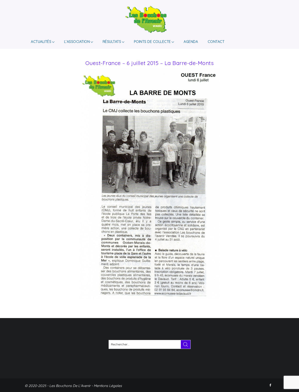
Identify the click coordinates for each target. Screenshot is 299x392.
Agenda (191, 41)
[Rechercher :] (150, 344)
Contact (216, 41)
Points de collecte (152, 41)
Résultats (112, 41)
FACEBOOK (270, 385)
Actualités (41, 41)
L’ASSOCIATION (77, 41)
